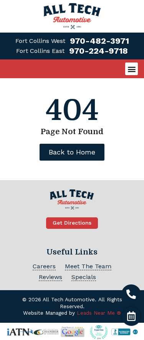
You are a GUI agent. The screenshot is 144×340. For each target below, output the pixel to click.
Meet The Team (88, 266)
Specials (83, 277)
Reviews (50, 277)
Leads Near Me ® (99, 313)
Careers (44, 266)
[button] (131, 68)
